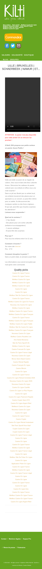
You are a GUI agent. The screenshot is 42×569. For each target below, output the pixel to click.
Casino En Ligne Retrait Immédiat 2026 (21, 378)
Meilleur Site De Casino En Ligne (21, 295)
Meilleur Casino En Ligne (29, 25)
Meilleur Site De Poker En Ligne (21, 457)
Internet (17, 246)
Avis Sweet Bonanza (21, 340)
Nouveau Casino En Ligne (21, 333)
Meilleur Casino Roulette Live (21, 336)
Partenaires (21, 547)
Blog (5, 59)
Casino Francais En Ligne (21, 349)
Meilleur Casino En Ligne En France (21, 302)
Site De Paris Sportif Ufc (21, 343)
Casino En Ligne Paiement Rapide (21, 397)
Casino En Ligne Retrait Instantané (21, 422)
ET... (37, 68)
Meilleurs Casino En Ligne (21, 406)
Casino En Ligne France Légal (21, 352)
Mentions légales (15, 539)
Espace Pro (27, 539)
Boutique (29, 55)
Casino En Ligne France (21, 273)
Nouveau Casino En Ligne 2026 (21, 381)
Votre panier (16, 25)
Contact (3, 539)
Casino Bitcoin (21, 368)
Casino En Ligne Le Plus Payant (21, 390)
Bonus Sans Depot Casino (21, 359)
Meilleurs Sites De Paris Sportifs (13, 27)
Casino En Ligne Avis (21, 489)
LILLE (11, 65)
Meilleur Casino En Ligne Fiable (21, 324)
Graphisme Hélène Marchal (26, 562)
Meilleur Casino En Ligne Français (21, 314)
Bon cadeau (7, 25)
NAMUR (27, 68)
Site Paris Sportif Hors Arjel (21, 425)
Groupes (14, 59)
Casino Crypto (21, 419)
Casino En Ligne (21, 289)
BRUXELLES (25, 65)
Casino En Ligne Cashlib (21, 387)
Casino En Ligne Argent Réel (21, 403)
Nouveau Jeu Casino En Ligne (21, 305)
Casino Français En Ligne (21, 365)
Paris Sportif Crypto (26, 26)
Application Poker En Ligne (21, 463)
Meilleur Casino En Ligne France (21, 311)
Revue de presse (9, 547)
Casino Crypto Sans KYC (21, 400)
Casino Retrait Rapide (21, 362)
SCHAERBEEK (11, 68)
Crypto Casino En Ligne (21, 429)
